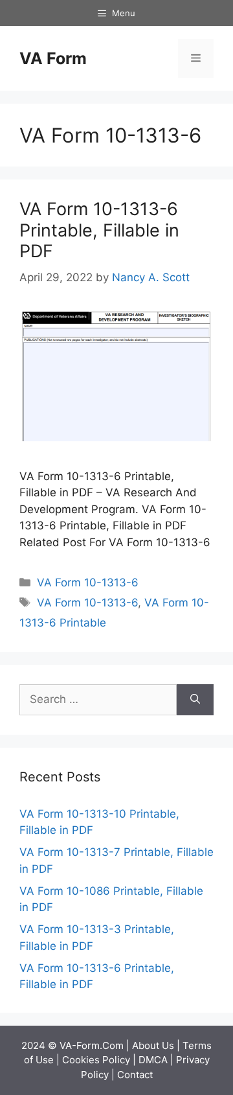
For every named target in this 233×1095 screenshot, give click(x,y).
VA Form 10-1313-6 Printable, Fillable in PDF (99, 230)
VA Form (53, 58)
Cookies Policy (96, 1060)
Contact (135, 1074)
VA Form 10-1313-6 (88, 582)
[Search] (195, 699)
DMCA (153, 1060)
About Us (153, 1045)
